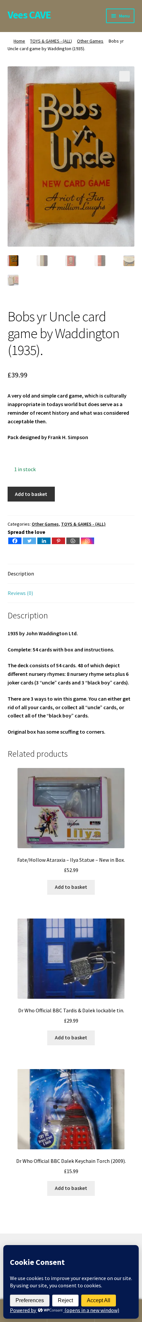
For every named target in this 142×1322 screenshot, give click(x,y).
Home (19, 41)
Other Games (90, 41)
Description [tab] (21, 573)
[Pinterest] (58, 541)
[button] (124, 76)
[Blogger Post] (73, 541)
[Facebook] (14, 541)
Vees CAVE (29, 14)
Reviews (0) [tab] (20, 593)
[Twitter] (29, 541)
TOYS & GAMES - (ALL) (51, 41)
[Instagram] (87, 541)
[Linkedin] (44, 541)
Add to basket (31, 494)
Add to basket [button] (71, 887)
